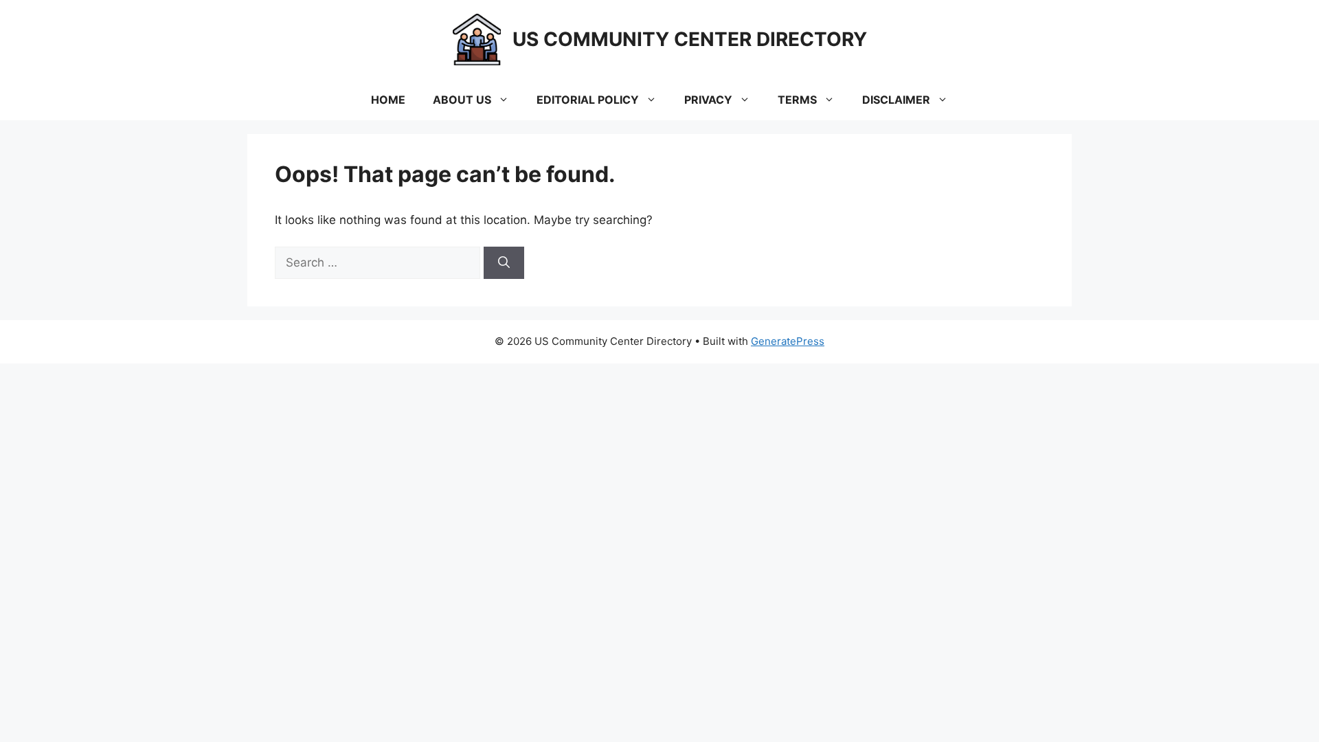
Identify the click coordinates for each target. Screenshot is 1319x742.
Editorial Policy (588, 99)
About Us (462, 99)
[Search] (504, 263)
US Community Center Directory (689, 39)
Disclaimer (896, 99)
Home (388, 99)
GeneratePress (787, 341)
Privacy (708, 99)
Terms (797, 99)
